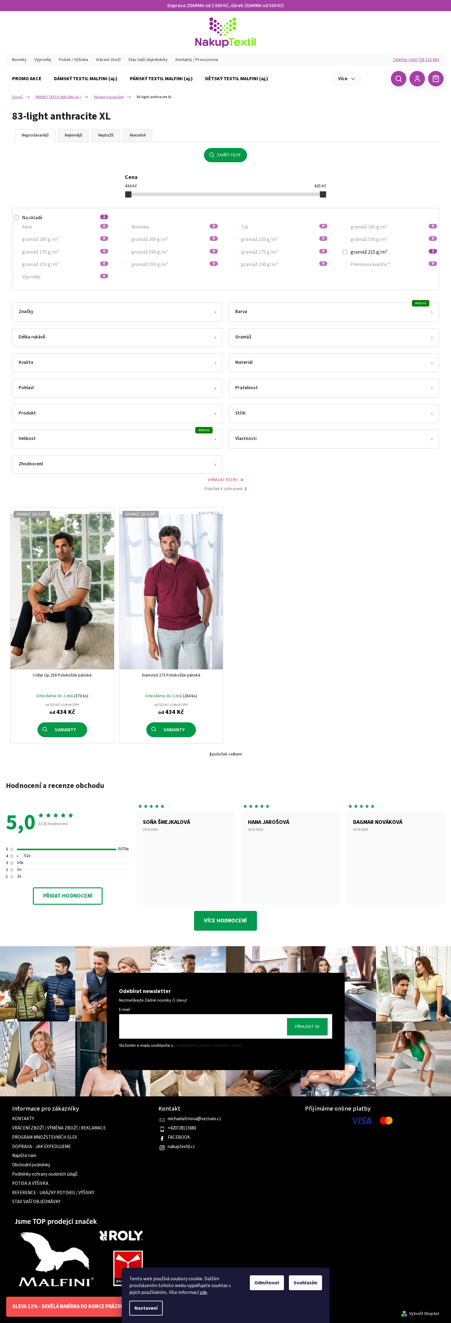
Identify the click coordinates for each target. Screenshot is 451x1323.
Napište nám (24, 1156)
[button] (117, 312)
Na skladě (63, 218)
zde (203, 1292)
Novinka (173, 227)
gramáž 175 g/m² (283, 252)
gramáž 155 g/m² (173, 264)
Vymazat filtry (223, 480)
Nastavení (146, 1308)
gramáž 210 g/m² (63, 264)
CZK (375, 78)
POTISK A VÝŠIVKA (30, 1184)
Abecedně (138, 135)
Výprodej (42, 60)
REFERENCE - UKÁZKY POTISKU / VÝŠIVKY (53, 1193)
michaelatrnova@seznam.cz (194, 1119)
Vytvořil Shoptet (424, 1314)
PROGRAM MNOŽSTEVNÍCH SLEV (44, 1137)
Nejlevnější (73, 135)
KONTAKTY (23, 1119)
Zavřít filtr (229, 155)
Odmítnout (266, 1282)
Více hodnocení (225, 921)
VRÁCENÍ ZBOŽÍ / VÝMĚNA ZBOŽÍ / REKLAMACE (59, 1128)
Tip (283, 227)
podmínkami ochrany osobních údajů (207, 1045)
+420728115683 (182, 1128)
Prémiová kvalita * (392, 264)
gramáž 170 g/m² (63, 252)
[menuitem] (27, 78)
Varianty (65, 729)
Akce (63, 227)
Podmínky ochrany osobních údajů (44, 1174)
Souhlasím (305, 1282)
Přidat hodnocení (67, 896)
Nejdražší (105, 135)
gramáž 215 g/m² (392, 252)
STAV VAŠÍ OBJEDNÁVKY (36, 1202)
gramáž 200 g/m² (173, 239)
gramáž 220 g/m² (283, 239)
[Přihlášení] (417, 78)
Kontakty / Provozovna (196, 60)
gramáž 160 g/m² (392, 227)
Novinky (19, 60)
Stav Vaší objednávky (148, 60)
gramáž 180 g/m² (63, 239)
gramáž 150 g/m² (392, 239)
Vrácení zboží (108, 60)
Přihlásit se (307, 1027)
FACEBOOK (179, 1137)
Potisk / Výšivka (73, 60)
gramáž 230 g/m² (283, 264)
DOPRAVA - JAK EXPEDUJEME (41, 1147)
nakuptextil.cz (181, 1147)
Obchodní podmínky (31, 1165)
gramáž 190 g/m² (173, 252)
